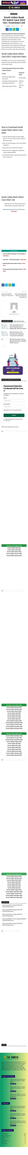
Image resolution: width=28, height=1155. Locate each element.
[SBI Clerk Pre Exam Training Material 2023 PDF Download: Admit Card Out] (5, 341)
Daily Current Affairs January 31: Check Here (7, 294)
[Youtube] (9, 1073)
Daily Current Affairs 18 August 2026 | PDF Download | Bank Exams (12, 910)
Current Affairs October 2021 (14, 893)
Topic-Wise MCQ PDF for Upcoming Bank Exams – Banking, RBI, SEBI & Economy (18, 326)
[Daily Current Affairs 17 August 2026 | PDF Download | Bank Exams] (5, 1089)
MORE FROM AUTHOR (19, 321)
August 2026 (13, 1083)
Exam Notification (9, 11)
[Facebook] (7, 29)
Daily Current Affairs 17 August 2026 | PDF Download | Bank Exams (12, 915)
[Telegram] (17, 29)
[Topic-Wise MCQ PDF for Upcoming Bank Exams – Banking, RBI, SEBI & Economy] (5, 326)
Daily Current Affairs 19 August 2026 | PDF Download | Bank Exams (12, 906)
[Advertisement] (14, 108)
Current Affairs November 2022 (14, 736)
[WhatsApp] (13, 29)
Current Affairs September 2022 (14, 739)
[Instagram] (5, 1073)
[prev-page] (2, 346)
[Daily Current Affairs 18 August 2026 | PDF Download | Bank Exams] (5, 1082)
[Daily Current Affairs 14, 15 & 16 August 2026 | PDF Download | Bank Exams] (5, 1097)
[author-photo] (14, 309)
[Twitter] (10, 29)
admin (8, 26)
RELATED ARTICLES (7, 321)
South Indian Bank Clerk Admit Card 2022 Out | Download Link (21, 295)
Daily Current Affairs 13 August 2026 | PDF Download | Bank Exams (12, 924)
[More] (20, 29)
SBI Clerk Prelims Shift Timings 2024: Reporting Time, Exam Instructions (17, 333)
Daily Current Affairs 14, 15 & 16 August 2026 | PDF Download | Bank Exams (14, 919)
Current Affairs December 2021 (14, 897)
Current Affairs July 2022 (14, 743)
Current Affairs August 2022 (14, 741)
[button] (2, 8)
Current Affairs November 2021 (14, 895)
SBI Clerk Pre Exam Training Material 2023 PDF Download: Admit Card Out (18, 341)
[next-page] (5, 346)
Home (2, 11)
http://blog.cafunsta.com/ (14, 314)
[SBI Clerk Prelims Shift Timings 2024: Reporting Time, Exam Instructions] (5, 333)
